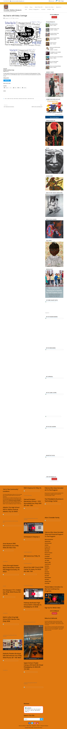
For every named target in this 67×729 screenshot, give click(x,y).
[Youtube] (62, 1)
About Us (58, 7)
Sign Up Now (54, 17)
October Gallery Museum (13, 10)
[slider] (33, 658)
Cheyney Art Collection (44, 725)
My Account (52, 1)
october (16, 18)
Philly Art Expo (28, 725)
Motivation (16, 98)
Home (26, 7)
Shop (31, 7)
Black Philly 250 (38, 7)
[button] (12, 645)
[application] (12, 644)
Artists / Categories (34, 9)
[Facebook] (58, 1)
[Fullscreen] (20, 649)
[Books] (54, 161)
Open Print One (31, 98)
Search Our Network (22, 725)
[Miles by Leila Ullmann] (54, 229)
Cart (26, 9)
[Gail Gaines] (54, 254)
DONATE (49, 9)
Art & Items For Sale (9, 98)
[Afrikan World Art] (54, 133)
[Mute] (19, 649)
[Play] (4, 649)
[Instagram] (61, 1)
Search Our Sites (49, 7)
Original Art (34, 725)
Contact (43, 9)
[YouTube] (38, 723)
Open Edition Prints (23, 98)
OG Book (38, 725)
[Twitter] (59, 1)
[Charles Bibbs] (54, 183)
